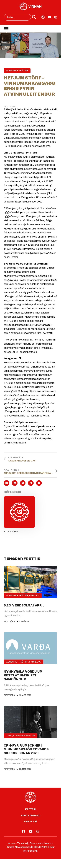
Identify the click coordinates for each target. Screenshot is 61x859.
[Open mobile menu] (6, 28)
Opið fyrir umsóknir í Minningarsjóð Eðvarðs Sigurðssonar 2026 (26, 749)
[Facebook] (6, 483)
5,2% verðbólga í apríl (24, 605)
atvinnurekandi (40, 228)
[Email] (39, 483)
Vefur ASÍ (30, 821)
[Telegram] (31, 483)
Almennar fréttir (17, 70)
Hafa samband (30, 815)
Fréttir (30, 809)
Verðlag (34, 595)
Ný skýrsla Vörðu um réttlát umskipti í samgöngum (23, 675)
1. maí (9, 735)
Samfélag (35, 662)
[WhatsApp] (23, 483)
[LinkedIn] (15, 483)
